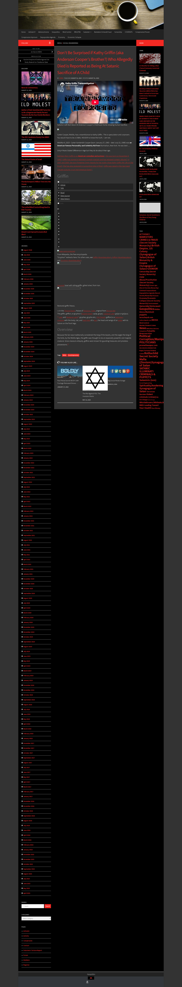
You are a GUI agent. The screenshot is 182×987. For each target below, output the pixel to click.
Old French (101, 317)
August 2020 (27, 598)
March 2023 (27, 448)
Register (26, 965)
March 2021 (27, 564)
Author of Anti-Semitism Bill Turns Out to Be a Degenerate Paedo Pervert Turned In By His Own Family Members (35, 112)
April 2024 (26, 385)
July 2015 (26, 879)
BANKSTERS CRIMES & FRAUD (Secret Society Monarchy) (148, 241)
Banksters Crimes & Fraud (102, 32)
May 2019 (26, 661)
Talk (62, 188)
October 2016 (28, 811)
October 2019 (28, 637)
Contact (26, 946)
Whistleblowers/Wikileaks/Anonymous (156, 402)
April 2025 (26, 327)
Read (62, 192)
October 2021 (28, 531)
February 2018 (28, 734)
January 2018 (28, 738)
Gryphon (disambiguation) (71, 260)
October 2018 (28, 695)
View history (65, 199)
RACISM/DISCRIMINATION (147, 348)
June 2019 (26, 656)
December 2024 (28, 347)
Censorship (118, 32)
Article (62, 185)
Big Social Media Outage (116, 380)
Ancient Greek (87, 313)
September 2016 (29, 816)
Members (26, 960)
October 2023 (28, 414)
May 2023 (26, 439)
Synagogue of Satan (147, 390)
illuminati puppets (146, 313)
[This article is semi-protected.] (66, 251)
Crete (93, 310)
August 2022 (27, 482)
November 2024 (28, 352)
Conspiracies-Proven (142, 32)
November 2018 (28, 690)
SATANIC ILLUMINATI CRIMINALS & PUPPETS (147, 372)
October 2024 (28, 356)
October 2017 (28, 753)
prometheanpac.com (148, 345)
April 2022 (26, 501)
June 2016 (26, 830)
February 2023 (28, 453)
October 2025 (28, 298)
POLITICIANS (147, 342)
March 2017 (27, 787)
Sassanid (60, 285)
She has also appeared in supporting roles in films (82, 166)
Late (60, 317)
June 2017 (26, 772)
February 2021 (28, 569)
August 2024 (27, 366)
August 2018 (27, 705)
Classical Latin (108, 313)
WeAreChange (151, 400)
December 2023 (28, 405)
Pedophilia (143, 331)
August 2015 (27, 874)
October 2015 (28, 864)
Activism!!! (32, 32)
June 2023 (26, 434)
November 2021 (28, 526)
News (142, 328)
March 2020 (27, 613)
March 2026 (27, 274)
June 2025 (26, 318)
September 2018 (29, 700)
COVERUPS (128, 32)
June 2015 (26, 884)
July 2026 (26, 255)
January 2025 (28, 342)
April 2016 (26, 835)
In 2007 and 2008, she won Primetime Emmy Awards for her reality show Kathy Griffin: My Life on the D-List (95, 162)
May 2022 (26, 497)
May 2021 (26, 555)
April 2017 (26, 782)
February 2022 (28, 511)
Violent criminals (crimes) (147, 395)
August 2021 (27, 540)
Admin (61, 78)
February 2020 (28, 618)
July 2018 (26, 709)
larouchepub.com (146, 317)
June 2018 (26, 714)
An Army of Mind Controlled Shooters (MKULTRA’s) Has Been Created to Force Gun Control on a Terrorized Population (149, 93)
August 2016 (27, 821)
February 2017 (28, 792)
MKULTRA (77, 32)
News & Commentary (29, 88)
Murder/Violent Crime (147, 325)
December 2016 (28, 801)
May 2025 (26, 323)
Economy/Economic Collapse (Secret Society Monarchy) (149, 301)
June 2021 (26, 550)
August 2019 (27, 647)
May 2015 (26, 888)
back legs (86, 320)
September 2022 (29, 477)
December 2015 (28, 854)
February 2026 (28, 279)
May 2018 (26, 719)
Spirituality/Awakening (151, 385)
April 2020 (26, 608)
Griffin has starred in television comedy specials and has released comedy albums (94, 159)
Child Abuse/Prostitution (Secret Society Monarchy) (148, 281)
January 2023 (28, 458)
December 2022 (28, 463)
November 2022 (28, 468)
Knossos (86, 310)
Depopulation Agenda (47, 37)
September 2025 (29, 303)
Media (59, 43)
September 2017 (29, 758)
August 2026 (27, 250)
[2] (78, 316)
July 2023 (26, 429)
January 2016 (28, 850)
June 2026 (26, 260)
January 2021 (28, 574)
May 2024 (26, 381)
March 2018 (27, 729)
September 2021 (29, 535)
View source (65, 195)
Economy (61, 37)
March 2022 (27, 506)
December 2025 (28, 289)
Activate (26, 931)
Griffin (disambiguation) (102, 257)
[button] (58, 182)
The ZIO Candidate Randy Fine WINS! (35, 137)
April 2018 (26, 724)
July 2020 (26, 603)
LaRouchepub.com (145, 320)
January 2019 (28, 680)
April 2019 (26, 666)
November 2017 (28, 748)
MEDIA (64, 355)
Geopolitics (56, 32)
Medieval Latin (72, 317)
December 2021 (28, 521)
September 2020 (29, 593)
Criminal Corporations (147, 290)
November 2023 (28, 410)
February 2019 (28, 676)
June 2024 (26, 376)
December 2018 (28, 685)
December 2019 (28, 627)
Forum (25, 955)
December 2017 (28, 743)
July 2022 (26, 487)
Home (23, 32)
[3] (68, 344)
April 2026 (26, 269)
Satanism (86, 32)
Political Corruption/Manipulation (155, 337)
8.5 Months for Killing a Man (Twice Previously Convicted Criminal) (149, 68)
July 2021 (26, 545)
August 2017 (27, 763)
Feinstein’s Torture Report (32, 950)
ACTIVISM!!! (144, 234)
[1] (57, 316)
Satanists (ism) (147, 380)
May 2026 (26, 265)
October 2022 (28, 472)
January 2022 (28, 516)
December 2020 (28, 579)
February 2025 (28, 337)
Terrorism (151, 391)
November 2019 (28, 632)
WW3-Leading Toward (149, 405)
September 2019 (29, 642)
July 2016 (26, 825)
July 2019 (26, 651)
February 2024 (28, 395)
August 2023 (27, 424)
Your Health (145, 407)
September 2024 (29, 361)
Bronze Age (110, 310)
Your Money (155, 408)
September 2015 (29, 869)
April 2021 (26, 560)
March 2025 (27, 332)
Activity (26, 936)
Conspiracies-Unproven (29, 37)
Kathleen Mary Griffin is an (80, 156)
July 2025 (26, 313)
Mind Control (67, 32)
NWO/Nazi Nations (153, 328)
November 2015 (28, 859)
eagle (120, 320)
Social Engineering (70, 43)
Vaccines (142, 394)
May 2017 (26, 777)
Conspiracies (27, 941)
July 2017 (26, 767)
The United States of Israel (31, 159)
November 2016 (28, 806)
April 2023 (26, 443)
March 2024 (27, 390)
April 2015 (26, 893)
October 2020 (28, 589)
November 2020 (28, 584)
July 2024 (26, 371)
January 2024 (28, 400)
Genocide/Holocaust (149, 306)
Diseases (156, 296)
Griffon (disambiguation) (121, 257)
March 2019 (27, 671)
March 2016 (27, 840)
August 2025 (27, 308)
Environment (153, 303)
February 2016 (28, 845)
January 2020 (28, 622)
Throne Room (69, 310)
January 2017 (28, 796)
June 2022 (26, 492)
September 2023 (29, 419)
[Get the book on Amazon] (49, 43)
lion (95, 320)
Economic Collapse (74, 37)
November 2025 (28, 294)
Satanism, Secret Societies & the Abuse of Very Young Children (149, 217)
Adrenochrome (43, 32)
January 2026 (28, 284)
